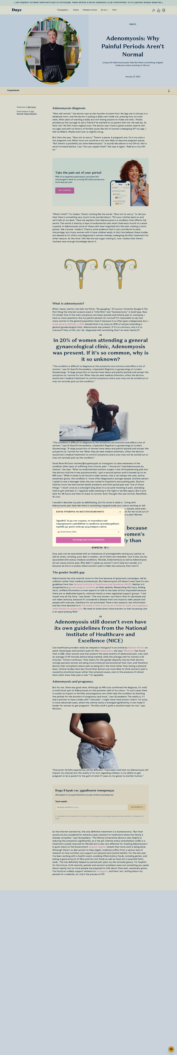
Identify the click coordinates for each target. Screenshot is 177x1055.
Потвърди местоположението (89, 540)
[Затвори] (120, 511)
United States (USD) (68, 532)
